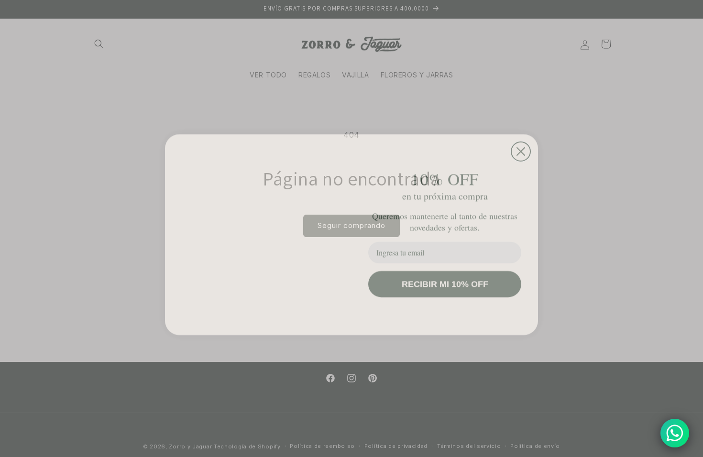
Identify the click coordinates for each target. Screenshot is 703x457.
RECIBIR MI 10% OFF (445, 278)
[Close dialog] (520, 125)
